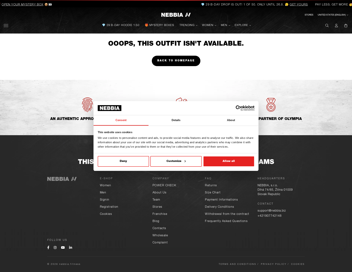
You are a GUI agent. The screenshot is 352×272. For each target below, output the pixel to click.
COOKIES (298, 264)
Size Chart (213, 192)
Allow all (229, 161)
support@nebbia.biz (272, 211)
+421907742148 (270, 216)
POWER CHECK (164, 185)
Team (156, 200)
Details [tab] (176, 120)
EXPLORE (241, 25)
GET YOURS (292, 4)
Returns (211, 185)
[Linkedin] (70, 248)
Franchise (160, 214)
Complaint (160, 242)
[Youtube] (63, 248)
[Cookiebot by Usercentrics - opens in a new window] (238, 108)
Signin (104, 200)
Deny (123, 161)
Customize (173, 161)
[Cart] (345, 25)
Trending (187, 25)
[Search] (327, 25)
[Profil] (336, 25)
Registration (109, 207)
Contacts (159, 228)
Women (208, 25)
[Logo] (176, 15)
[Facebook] (48, 248)
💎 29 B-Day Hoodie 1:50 (120, 25)
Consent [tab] (120, 120)
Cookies (106, 214)
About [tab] (231, 120)
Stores (309, 15)
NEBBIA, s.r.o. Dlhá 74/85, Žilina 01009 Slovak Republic (275, 190)
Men (224, 25)
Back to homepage (176, 61)
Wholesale (160, 235)
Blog (156, 221)
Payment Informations (221, 200)
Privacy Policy (274, 264)
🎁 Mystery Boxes (159, 25)
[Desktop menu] (6, 25)
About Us (160, 192)
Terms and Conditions (237, 264)
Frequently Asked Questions (226, 221)
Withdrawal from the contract (227, 214)
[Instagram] (55, 248)
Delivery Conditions (219, 207)
